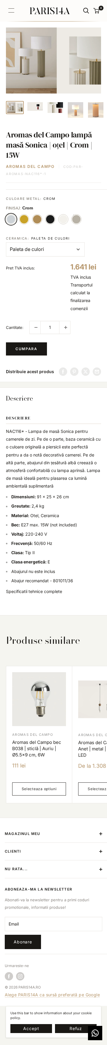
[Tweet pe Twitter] (85, 371)
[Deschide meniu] (11, 10)
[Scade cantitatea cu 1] (35, 327)
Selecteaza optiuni (39, 789)
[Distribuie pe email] (97, 371)
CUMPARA (26, 349)
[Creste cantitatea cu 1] (64, 327)
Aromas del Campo (30, 166)
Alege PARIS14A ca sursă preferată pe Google (52, 994)
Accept (31, 1028)
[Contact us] (95, 1033)
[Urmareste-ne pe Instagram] (20, 976)
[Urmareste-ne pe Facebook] (9, 976)
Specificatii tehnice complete (34, 591)
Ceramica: (38, 238)
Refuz (76, 1028)
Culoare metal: (30, 199)
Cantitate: (14, 327)
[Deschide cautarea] (86, 11)
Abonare (23, 941)
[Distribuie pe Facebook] (63, 371)
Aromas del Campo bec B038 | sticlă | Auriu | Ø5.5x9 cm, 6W (36, 748)
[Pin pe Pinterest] (74, 371)
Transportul (81, 284)
